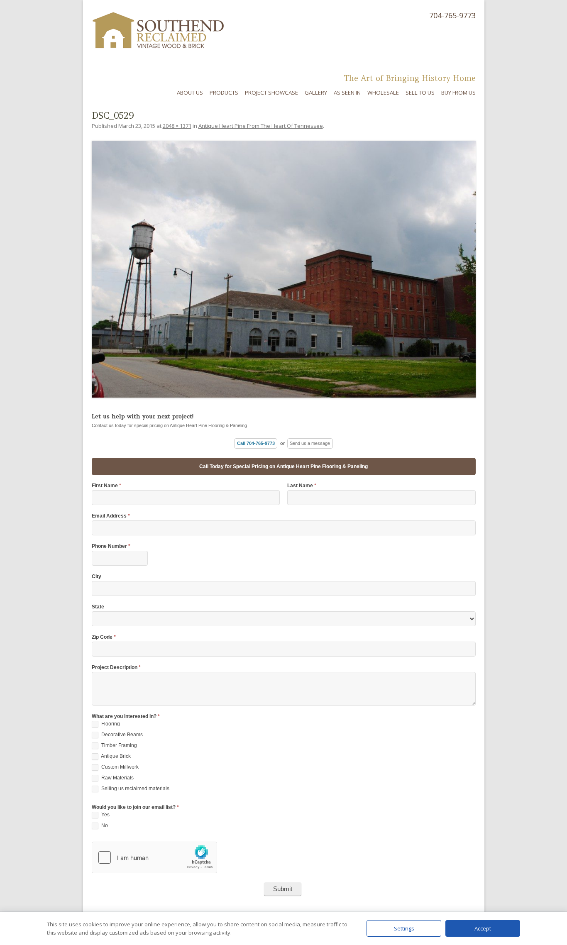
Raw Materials (117, 778)
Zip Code (104, 637)
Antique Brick (115, 756)
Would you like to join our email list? (135, 807)
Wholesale (383, 92)
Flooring (110, 724)
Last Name (301, 485)
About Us (190, 92)
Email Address (111, 516)
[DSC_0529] (284, 269)
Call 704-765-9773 (256, 443)
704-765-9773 (452, 15)
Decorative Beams (121, 734)
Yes (105, 815)
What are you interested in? (126, 716)
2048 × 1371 (177, 125)
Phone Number (111, 546)
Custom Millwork (119, 767)
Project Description (116, 667)
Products (224, 92)
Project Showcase (271, 92)
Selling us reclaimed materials (134, 788)
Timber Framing (118, 745)
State (98, 607)
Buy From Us (458, 92)
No (104, 825)
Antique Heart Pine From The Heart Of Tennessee (260, 125)
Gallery (316, 92)
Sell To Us (420, 92)
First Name (106, 485)
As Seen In (347, 92)
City (96, 576)
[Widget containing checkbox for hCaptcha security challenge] (154, 857)
